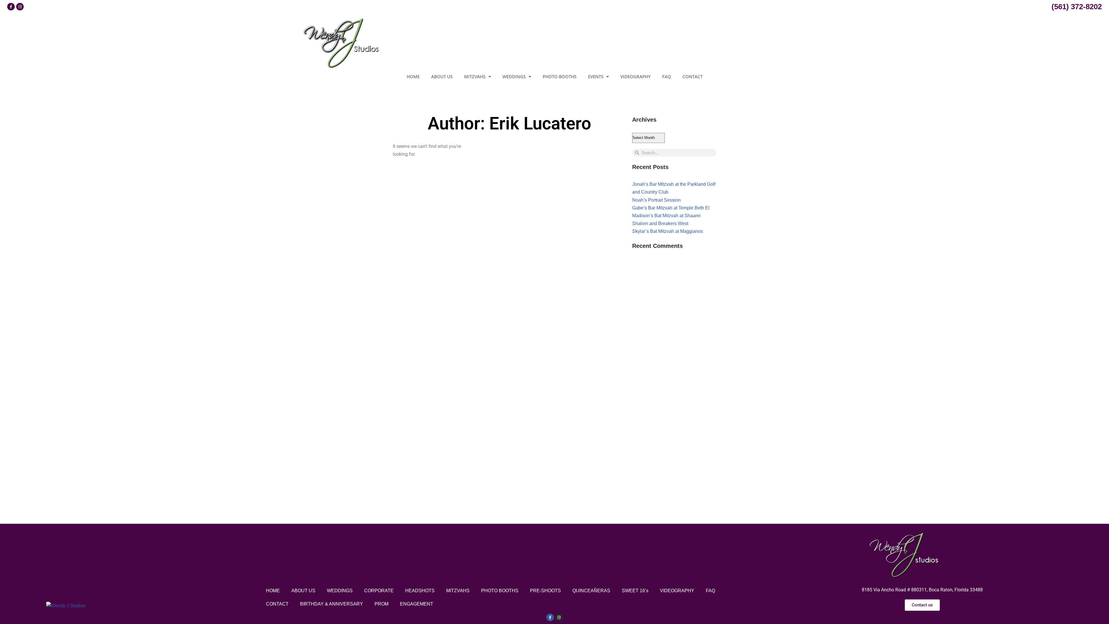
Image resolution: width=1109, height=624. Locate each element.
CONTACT (692, 76)
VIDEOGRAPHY (635, 76)
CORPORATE (379, 590)
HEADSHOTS (420, 590)
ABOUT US (442, 76)
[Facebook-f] (550, 617)
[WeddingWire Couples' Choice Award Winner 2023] (65, 605)
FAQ (666, 76)
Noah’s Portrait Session (656, 200)
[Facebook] (11, 6)
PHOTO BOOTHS (559, 76)
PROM (381, 603)
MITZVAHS (474, 76)
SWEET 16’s (635, 590)
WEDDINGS (514, 76)
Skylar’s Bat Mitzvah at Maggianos (667, 231)
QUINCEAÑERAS (591, 590)
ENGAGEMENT (416, 603)
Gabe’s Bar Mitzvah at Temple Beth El (671, 207)
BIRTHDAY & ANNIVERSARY (331, 603)
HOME (413, 76)
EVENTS (595, 76)
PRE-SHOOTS (545, 590)
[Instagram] (20, 6)
